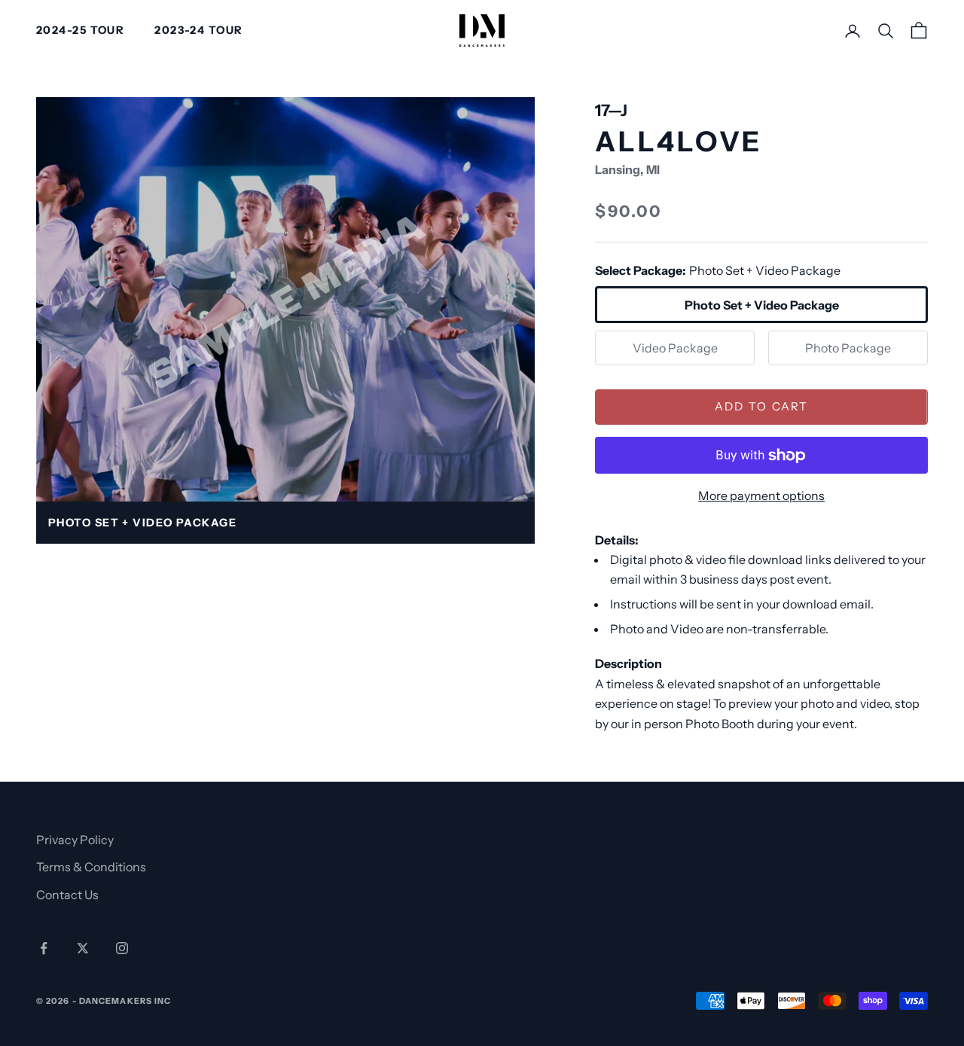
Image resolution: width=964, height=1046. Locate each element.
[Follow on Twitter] (82, 948)
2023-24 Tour (198, 30)
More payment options (761, 495)
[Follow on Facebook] (43, 948)
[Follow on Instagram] (122, 948)
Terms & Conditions (91, 866)
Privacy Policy (75, 839)
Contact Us (67, 894)
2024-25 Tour (80, 30)
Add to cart (762, 406)
